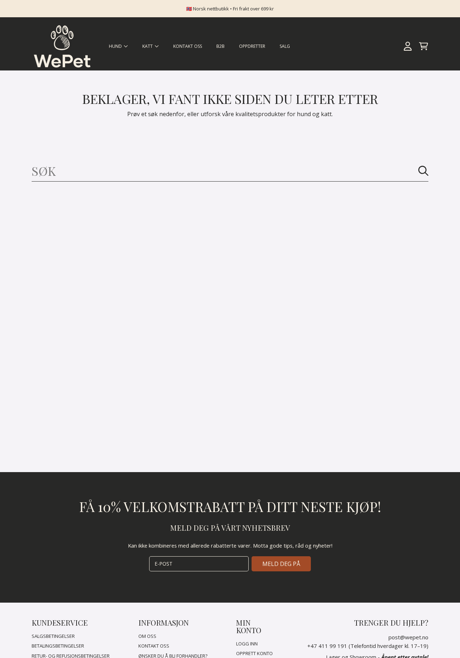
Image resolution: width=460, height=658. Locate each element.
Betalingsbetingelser (58, 646)
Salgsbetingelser (53, 636)
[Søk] (423, 171)
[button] (423, 46)
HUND (116, 46)
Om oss (147, 636)
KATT (148, 46)
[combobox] (230, 171)
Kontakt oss (153, 646)
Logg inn (247, 643)
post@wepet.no (408, 637)
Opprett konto (254, 653)
